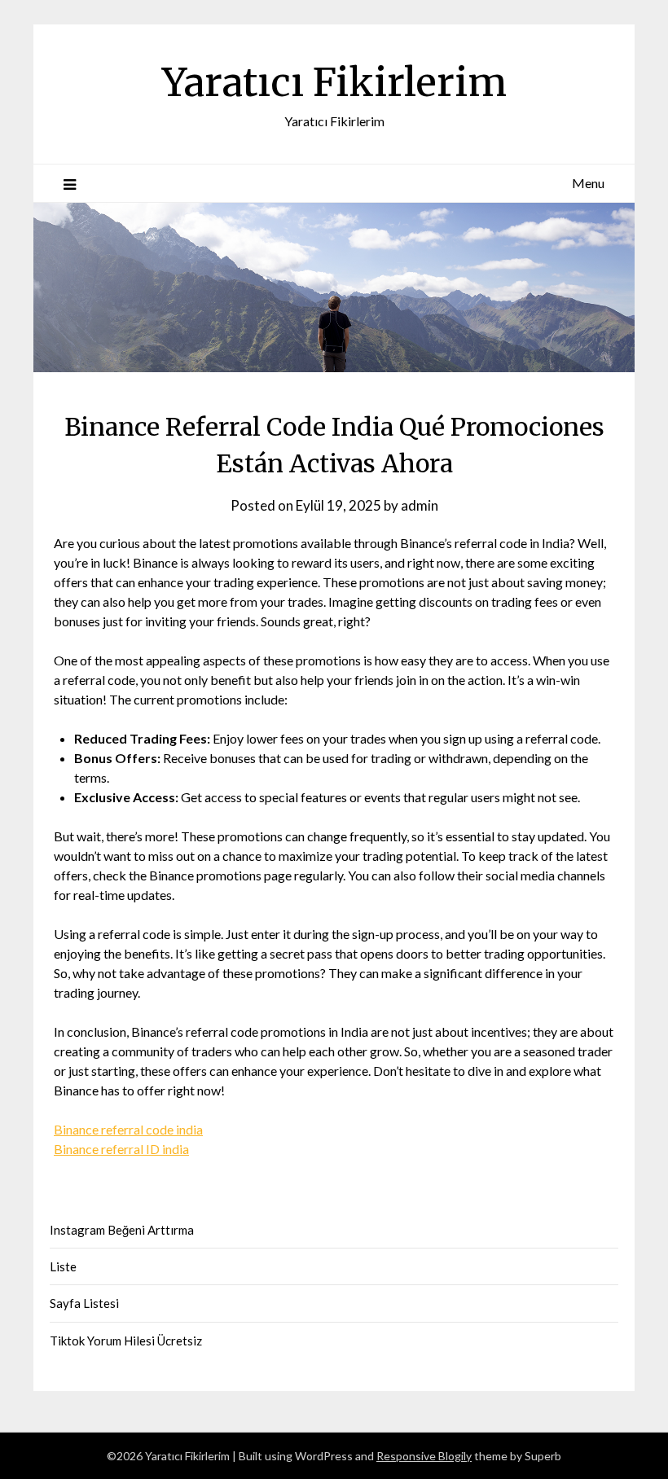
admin (419, 505)
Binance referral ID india (121, 1148)
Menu (588, 183)
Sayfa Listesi (84, 1303)
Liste (63, 1266)
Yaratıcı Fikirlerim (334, 82)
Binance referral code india (128, 1129)
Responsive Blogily (424, 1456)
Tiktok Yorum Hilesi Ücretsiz (126, 1340)
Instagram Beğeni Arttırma (122, 1229)
